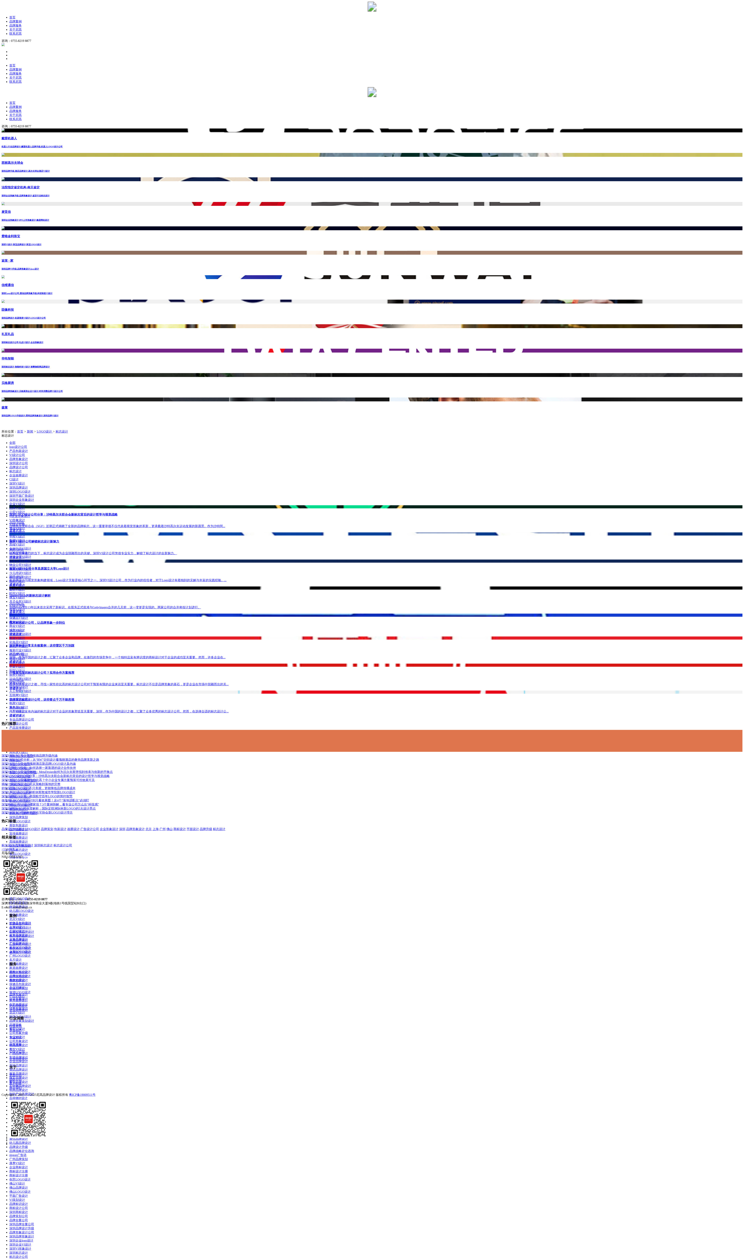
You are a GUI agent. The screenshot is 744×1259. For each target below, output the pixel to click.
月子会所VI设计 (20, 601)
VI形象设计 (17, 520)
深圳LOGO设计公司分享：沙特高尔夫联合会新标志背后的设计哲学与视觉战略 (56, 776)
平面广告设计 (18, 1195)
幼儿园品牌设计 (20, 1142)
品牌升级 (206, 829)
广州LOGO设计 (20, 955)
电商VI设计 (17, 703)
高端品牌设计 (18, 1065)
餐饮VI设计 (17, 1049)
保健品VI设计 (18, 617)
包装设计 (60, 829)
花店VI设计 (17, 1012)
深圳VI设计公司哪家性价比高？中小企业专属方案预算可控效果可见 (48, 780)
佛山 (169, 829)
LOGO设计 (45, 431)
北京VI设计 (17, 919)
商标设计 (179, 829)
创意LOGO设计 (20, 1179)
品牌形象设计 (18, 459)
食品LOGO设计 (20, 853)
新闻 (30, 431)
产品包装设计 (18, 451)
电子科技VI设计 (20, 927)
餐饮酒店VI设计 (20, 948)
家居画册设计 (18, 967)
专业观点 (15, 1037)
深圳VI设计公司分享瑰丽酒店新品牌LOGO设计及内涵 (39, 763)
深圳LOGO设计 (20, 491)
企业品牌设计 (18, 1061)
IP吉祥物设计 (18, 1005)
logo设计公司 (18, 446)
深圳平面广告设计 (21, 495)
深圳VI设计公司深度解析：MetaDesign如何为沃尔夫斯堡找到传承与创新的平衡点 (57, 772)
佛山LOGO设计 (20, 1191)
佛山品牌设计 (18, 1187)
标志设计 (62, 431)
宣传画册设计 (18, 833)
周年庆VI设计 (18, 752)
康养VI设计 (17, 1163)
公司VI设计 (17, 512)
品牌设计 (8, 829)
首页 (12, 17)
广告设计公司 (89, 829)
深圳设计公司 (18, 463)
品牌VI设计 (17, 980)
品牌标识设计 (18, 1204)
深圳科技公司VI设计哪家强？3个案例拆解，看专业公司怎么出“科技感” (50, 804)
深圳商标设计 (18, 1212)
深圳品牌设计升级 (21, 1228)
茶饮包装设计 (18, 825)
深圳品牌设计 (18, 487)
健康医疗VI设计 (20, 952)
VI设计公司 (17, 455)
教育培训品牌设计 (21, 935)
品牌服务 (15, 25)
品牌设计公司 (18, 467)
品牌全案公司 (18, 1220)
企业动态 (15, 1030)
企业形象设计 (109, 829)
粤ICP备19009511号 (82, 1094)
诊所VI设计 (17, 674)
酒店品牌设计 (18, 1069)
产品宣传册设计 (20, 727)
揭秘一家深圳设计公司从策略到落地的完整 (31, 784)
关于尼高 (15, 29)
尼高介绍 (15, 1075)
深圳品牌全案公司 (21, 1224)
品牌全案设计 (18, 972)
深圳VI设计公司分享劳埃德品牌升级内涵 (30, 755)
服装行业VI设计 (20, 650)
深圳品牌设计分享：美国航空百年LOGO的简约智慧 (37, 796)
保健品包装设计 (20, 984)
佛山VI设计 (17, 1183)
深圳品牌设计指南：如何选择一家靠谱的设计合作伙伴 (39, 767)
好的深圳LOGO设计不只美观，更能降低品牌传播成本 (39, 788)
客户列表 (15, 1083)
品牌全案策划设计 (21, 1020)
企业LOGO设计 (20, 821)
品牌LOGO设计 (20, 976)
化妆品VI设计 (18, 642)
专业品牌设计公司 (21, 719)
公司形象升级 (18, 1033)
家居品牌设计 (18, 940)
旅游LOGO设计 (20, 992)
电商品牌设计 (18, 1090)
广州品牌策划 (18, 1159)
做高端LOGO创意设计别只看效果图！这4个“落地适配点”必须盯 (45, 800)
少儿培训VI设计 (20, 573)
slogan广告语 (18, 1155)
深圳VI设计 (17, 483)
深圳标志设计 (18, 1252)
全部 (12, 442)
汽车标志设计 (18, 849)
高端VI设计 (17, 544)
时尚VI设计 (17, 593)
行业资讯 (15, 1026)
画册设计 (73, 829)
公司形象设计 (18, 1041)
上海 (155, 829)
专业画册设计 (18, 837)
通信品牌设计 (18, 1138)
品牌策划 (47, 829)
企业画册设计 (18, 475)
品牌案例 (15, 21)
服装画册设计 (18, 915)
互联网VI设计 (18, 695)
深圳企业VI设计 (20, 1244)
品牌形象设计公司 (21, 1232)
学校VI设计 (17, 536)
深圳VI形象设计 (20, 1248)
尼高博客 (15, 1044)
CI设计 (14, 479)
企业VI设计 (17, 503)
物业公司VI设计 (20, 565)
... (15, 849)
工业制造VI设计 (20, 944)
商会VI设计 (17, 626)
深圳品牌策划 (18, 817)
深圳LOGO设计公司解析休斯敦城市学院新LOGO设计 (38, 792)
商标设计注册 (18, 1171)
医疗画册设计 (18, 963)
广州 (162, 829)
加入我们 (15, 1087)
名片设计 (15, 959)
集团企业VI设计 (20, 923)
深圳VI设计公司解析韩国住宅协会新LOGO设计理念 (37, 812)
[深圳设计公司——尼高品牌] (372, 10)
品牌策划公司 (18, 1216)
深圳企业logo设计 (21, 1240)
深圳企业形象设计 (21, 499)
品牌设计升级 (18, 1147)
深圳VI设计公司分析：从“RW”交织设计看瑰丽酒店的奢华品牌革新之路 (50, 759)
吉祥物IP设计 (18, 1098)
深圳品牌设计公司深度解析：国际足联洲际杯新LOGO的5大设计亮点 (49, 808)
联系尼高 (15, 33)
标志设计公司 (18, 1256)
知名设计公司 (18, 723)
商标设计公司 (18, 1208)
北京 (149, 829)
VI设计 (19, 829)
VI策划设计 (17, 1199)
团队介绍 (15, 1079)
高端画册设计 (18, 841)
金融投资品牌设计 (21, 931)
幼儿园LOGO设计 (21, 910)
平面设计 (193, 829)
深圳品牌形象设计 (21, 1236)
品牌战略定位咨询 (21, 1151)
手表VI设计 (17, 666)
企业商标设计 (18, 1167)
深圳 (122, 829)
